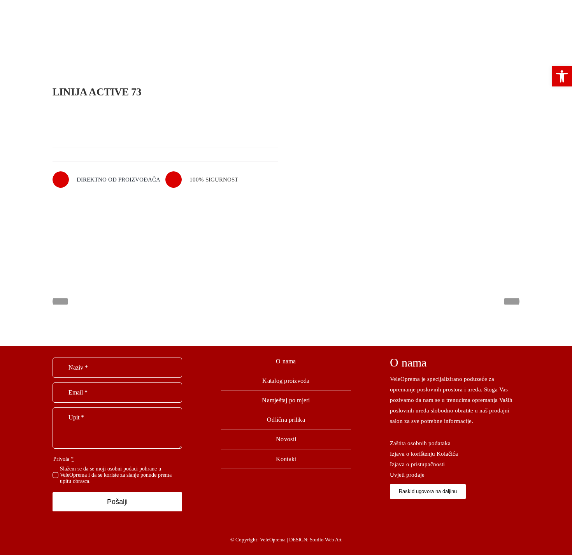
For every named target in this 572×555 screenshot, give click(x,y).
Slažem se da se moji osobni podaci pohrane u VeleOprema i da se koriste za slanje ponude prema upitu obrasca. (116, 475)
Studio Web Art (326, 540)
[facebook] (392, 509)
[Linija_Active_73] (406, 161)
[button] (562, 76)
